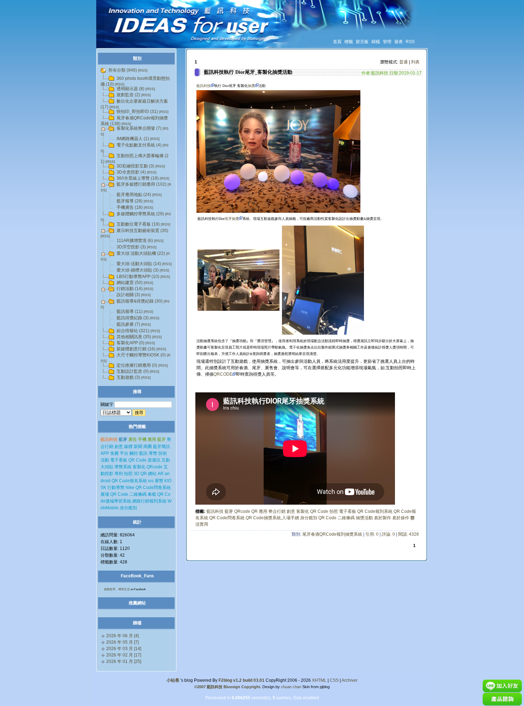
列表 (415, 62)
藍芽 (229, 511)
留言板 (362, 41)
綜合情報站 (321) (133, 330)
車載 (152, 494)
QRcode (242, 511)
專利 (118, 473)
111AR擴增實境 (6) (135, 240)
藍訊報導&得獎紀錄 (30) (140, 301)
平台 (124, 453)
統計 (137, 522)
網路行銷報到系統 (149, 501)
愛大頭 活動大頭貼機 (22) (141, 253)
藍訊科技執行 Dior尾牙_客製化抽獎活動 (248, 72)
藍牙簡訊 (161, 446)
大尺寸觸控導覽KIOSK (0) (141, 354)
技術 (162, 453)
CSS (334, 680)
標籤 (348, 41)
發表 (398, 41)
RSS (410, 41)
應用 (263, 511)
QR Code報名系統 (129, 480)
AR (161, 473)
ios (151, 480)
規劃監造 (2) (128, 94)
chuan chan (291, 687)
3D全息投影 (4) (131, 172)
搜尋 (137, 391)
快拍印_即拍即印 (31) (137, 111)
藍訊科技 (203, 86)
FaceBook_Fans (137, 575)
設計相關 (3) (128, 294)
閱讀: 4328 (408, 534)
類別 (137, 58)
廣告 (132, 439)
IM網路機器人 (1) (133, 138)
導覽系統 (123, 466)
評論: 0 (388, 534)
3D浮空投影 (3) (131, 246)
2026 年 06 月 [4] (122, 635)
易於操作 (400, 517)
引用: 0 (372, 534)
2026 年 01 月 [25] (123, 661)
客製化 (302, 511)
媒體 (128, 446)
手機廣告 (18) (130, 207)
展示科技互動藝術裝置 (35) (142, 230)
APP (105, 453)
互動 (165, 460)
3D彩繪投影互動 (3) (135, 166)
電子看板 (347, 511)
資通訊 (154, 460)
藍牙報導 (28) (130, 201)
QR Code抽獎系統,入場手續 (272, 517)
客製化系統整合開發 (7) (139, 128)
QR (254, 511)
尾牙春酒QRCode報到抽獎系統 (332, 534)
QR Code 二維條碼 (336, 517)
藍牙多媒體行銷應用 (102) (141, 184)
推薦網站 (137, 603)
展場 (105, 494)
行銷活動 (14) (130, 288)
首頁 (337, 41)
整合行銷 (277, 511)
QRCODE (223, 374)
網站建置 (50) (130, 282)
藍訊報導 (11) (130, 311)
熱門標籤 (137, 426)
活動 (105, 460)
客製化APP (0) (130, 342)
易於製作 (382, 517)
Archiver (349, 680)
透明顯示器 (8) (130, 88)
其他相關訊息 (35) (134, 336)
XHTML (319, 680)
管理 (387, 41)
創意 (291, 511)
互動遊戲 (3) (128, 377)
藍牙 (161, 439)
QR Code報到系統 (374, 511)
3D (136, 473)
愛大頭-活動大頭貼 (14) (139, 263)
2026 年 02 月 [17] (123, 655)
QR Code (319, 511)
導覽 (153, 453)
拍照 (333, 511)
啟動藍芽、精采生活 (117, 589)
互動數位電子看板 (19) (138, 224)
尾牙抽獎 (232, 219)
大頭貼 (107, 466)
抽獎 (251, 86)
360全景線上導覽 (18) (138, 178)
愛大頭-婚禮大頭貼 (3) (138, 270)
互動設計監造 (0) (133, 371)
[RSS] (143, 70)
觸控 (133, 453)
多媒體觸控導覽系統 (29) (140, 213)
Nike (129, 487)
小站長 (172, 680)
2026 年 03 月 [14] (123, 648)
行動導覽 (115, 487)
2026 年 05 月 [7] (122, 642)
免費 (114, 453)
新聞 (138, 446)
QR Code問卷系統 (227, 517)
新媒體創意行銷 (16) (136, 348)
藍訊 (143, 453)
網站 (152, 473)
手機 (142, 439)
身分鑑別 (308, 517)
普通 (403, 62)
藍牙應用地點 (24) (134, 194)
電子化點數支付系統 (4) (139, 145)
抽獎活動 (364, 517)
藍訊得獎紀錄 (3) (133, 317)
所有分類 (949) (122, 70)
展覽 (159, 480)
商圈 (147, 446)
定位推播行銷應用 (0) (137, 365)
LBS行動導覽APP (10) (138, 276)
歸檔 (375, 41)
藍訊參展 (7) (128, 324)
